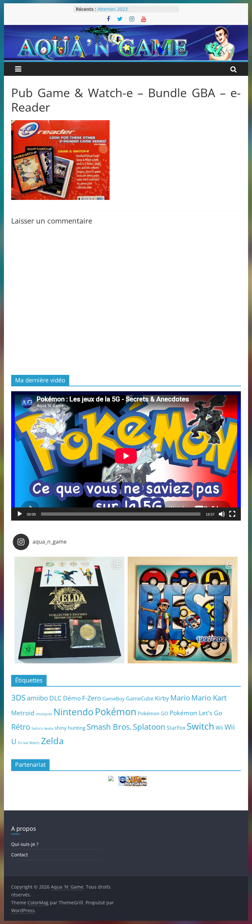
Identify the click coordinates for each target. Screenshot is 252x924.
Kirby (162, 698)
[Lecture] (19, 514)
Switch (200, 726)
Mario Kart (209, 697)
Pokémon (115, 711)
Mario (180, 697)
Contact (19, 854)
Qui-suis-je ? (24, 844)
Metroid (22, 712)
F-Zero (91, 698)
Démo (72, 698)
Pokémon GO (153, 713)
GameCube (140, 698)
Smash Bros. (109, 726)
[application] (126, 456)
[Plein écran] (232, 514)
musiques (44, 714)
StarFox (176, 727)
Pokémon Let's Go (196, 713)
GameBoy (113, 698)
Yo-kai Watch (29, 743)
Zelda (52, 741)
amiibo (37, 697)
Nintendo (73, 711)
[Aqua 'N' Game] (126, 28)
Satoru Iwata (42, 728)
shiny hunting (69, 727)
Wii (219, 727)
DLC (55, 697)
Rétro (20, 726)
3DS (18, 697)
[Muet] (222, 514)
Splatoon (149, 726)
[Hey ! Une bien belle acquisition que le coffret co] (183, 612)
